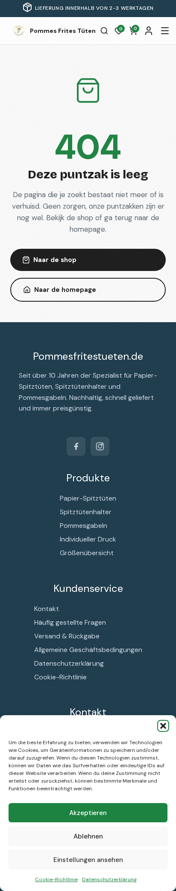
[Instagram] (100, 446)
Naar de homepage (65, 289)
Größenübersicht (87, 552)
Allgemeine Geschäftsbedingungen (88, 649)
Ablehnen (88, 836)
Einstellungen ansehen (88, 860)
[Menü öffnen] (165, 30)
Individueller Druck (88, 539)
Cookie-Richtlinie (56, 879)
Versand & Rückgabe (67, 636)
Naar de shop (54, 260)
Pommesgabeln (83, 525)
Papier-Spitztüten (88, 498)
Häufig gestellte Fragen (70, 622)
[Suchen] (104, 31)
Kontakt (46, 608)
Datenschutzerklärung (109, 879)
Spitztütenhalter (85, 511)
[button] (163, 726)
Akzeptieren (88, 813)
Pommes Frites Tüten (63, 31)
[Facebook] (76, 446)
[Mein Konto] (148, 30)
